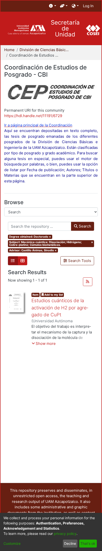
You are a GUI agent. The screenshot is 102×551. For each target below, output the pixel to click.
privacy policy (65, 533)
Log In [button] (88, 5)
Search (84, 226)
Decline (70, 543)
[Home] (26, 29)
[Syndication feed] (87, 281)
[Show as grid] (22, 260)
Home (9, 49)
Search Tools (79, 260)
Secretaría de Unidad (65, 28)
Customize (12, 543)
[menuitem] (52, 6)
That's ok (87, 543)
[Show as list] (13, 260)
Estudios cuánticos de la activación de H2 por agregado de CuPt (59, 307)
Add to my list (53, 294)
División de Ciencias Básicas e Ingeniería (44, 49)
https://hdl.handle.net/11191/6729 (33, 115)
